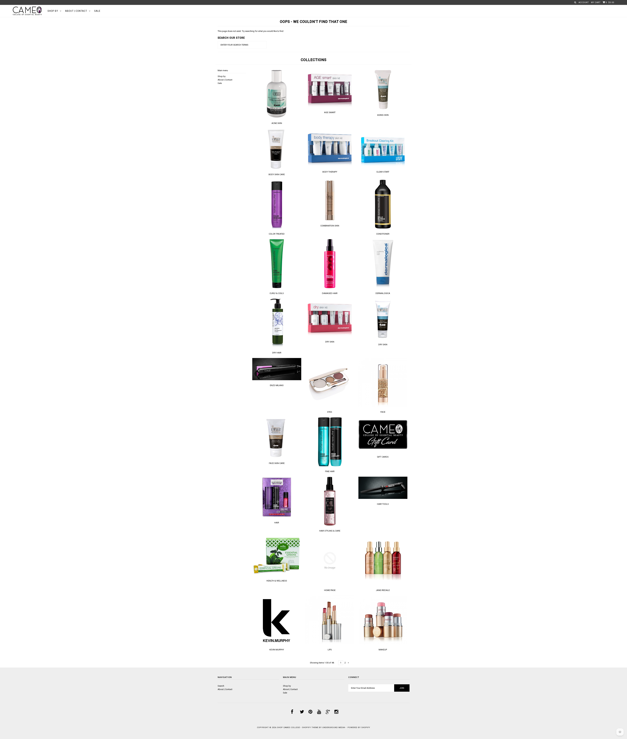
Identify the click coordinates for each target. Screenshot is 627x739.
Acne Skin (277, 123)
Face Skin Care (277, 463)
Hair (276, 522)
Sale (97, 11)
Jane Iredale (383, 590)
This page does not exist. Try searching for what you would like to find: (251, 31)
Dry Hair (276, 352)
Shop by (53, 11)
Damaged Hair (330, 293)
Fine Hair (330, 471)
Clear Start (382, 172)
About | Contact (76, 11)
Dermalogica (383, 293)
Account (584, 2)
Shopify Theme (310, 727)
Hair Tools (383, 504)
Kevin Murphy (276, 649)
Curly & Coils (277, 293)
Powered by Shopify (359, 727)
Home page (330, 590)
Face (382, 412)
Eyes (329, 412)
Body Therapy (329, 172)
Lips (330, 649)
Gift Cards (383, 457)
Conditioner (382, 234)
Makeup (383, 649)
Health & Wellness (276, 581)
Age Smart (330, 112)
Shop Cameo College (288, 727)
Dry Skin (329, 342)
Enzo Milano (277, 385)
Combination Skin (329, 225)
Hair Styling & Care (329, 531)
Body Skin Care (277, 174)
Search (221, 686)
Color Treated (277, 234)
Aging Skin (383, 115)
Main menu (223, 70)
